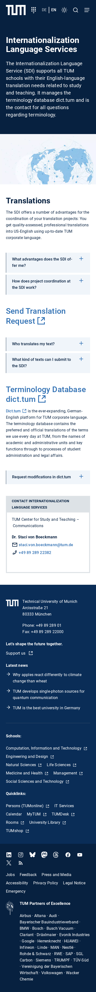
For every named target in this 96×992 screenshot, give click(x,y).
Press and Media (56, 874)
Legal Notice (74, 882)
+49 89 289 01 (49, 625)
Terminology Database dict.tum (46, 394)
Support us (16, 653)
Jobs (10, 874)
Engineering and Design (27, 756)
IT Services (64, 806)
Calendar (14, 814)
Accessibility (17, 882)
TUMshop (15, 830)
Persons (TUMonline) (25, 806)
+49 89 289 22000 (47, 631)
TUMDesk (61, 814)
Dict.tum (13, 411)
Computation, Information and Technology (44, 748)
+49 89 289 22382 (35, 552)
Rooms (12, 822)
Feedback (28, 874)
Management (65, 773)
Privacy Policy (45, 882)
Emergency (16, 891)
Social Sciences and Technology (35, 781)
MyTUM (34, 814)
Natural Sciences (21, 764)
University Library (45, 822)
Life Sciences (59, 764)
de (44, 10)
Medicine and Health (25, 773)
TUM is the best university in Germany (46, 708)
